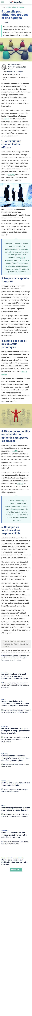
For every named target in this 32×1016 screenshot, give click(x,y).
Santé (3, 699)
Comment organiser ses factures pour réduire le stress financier (15, 809)
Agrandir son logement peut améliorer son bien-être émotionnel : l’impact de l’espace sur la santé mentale (15, 676)
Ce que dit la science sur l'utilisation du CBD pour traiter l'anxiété (14, 862)
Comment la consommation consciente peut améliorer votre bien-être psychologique (15, 758)
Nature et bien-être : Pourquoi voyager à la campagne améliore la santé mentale (15, 730)
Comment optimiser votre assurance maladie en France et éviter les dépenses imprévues (15, 703)
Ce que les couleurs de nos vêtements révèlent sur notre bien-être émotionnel (14, 835)
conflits (15, 451)
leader (6, 119)
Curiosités (4, 830)
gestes (22, 258)
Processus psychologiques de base (12, 858)
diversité (20, 484)
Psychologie (5, 781)
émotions (11, 174)
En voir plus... (16, 870)
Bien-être (4, 672)
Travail (3, 7)
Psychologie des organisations (15, 7)
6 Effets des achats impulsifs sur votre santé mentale (15, 784)
